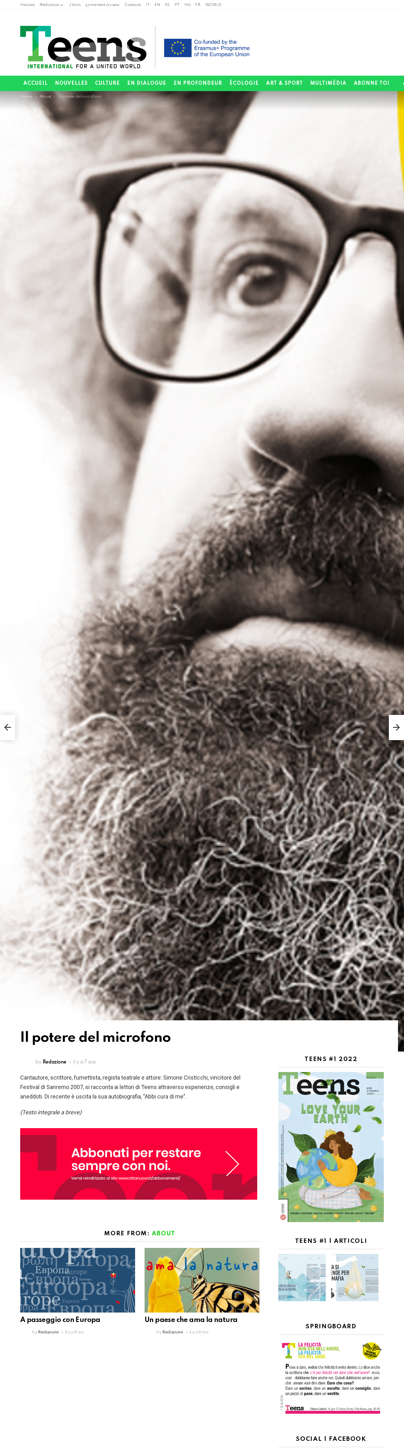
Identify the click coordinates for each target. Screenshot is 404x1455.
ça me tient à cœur (102, 5)
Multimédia (328, 83)
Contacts (132, 5)
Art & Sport (284, 83)
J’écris (74, 5)
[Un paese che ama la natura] (202, 1280)
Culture (107, 83)
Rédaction (49, 5)
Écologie (244, 83)
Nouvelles (71, 83)
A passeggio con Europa (60, 1320)
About (163, 1234)
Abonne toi (371, 83)
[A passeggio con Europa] (77, 1280)
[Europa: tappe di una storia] (7, 727)
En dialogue (146, 83)
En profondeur (198, 83)
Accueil (35, 83)
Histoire (27, 5)
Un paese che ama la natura (191, 1320)
